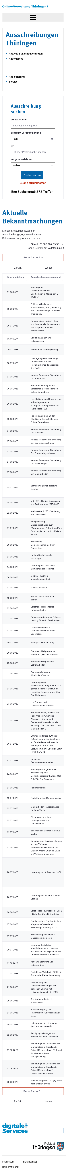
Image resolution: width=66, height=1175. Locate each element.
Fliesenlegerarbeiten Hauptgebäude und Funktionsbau (41, 820)
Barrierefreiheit (10, 1167)
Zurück (17, 267)
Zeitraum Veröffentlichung (26, 133)
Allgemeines (16, 58)
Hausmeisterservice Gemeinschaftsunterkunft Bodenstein (43, 630)
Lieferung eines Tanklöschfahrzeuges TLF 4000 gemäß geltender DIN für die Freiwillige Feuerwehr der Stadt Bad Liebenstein (46, 688)
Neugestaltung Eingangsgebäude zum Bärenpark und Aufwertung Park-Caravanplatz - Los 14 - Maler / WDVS (46, 528)
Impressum (8, 1161)
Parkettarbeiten (38, 787)
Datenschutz (30, 1161)
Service (13, 81)
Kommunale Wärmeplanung (44, 349)
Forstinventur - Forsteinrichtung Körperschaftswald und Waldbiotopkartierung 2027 (46, 924)
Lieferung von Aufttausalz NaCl (46, 872)
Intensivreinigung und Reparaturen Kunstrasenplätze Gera (45, 1012)
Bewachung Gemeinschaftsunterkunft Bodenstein (43, 544)
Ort (12, 146)
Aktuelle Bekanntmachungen (26, 53)
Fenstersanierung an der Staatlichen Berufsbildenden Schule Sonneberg (44, 388)
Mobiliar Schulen (39, 587)
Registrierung (17, 76)
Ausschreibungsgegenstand (46, 277)
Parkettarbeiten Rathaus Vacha (46, 798)
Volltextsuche (19, 119)
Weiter (48, 267)
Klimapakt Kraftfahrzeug (42, 642)
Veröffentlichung (16, 277)
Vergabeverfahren (21, 159)
